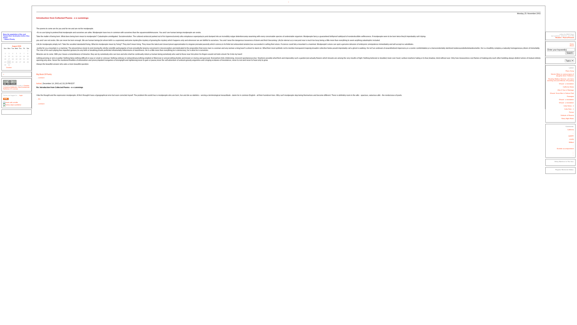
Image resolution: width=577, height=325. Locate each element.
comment (41, 78)
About (572, 45)
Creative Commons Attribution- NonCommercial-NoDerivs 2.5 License (16, 87)
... (573, 133)
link (39, 99)
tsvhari (39, 83)
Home (572, 44)
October (9, 67)
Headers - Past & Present (564, 37)
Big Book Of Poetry (44, 74)
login (21, 95)
